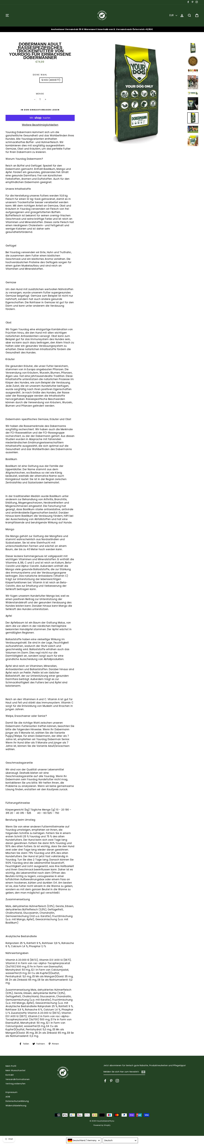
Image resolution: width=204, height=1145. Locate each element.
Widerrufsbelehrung (16, 1105)
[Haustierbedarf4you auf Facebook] (105, 1080)
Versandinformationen (18, 1079)
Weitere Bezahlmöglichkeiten (40, 124)
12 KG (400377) (50, 80)
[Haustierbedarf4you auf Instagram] (117, 1080)
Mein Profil (11, 1066)
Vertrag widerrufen (16, 1083)
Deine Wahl (40, 74)
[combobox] (83, 1140)
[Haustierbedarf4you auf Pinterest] (111, 1080)
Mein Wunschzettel (15, 1070)
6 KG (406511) (27, 80)
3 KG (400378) (39, 87)
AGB (8, 1096)
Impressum (11, 1092)
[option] (102, 29)
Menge (40, 93)
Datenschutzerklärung (17, 1101)
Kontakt (10, 1074)
